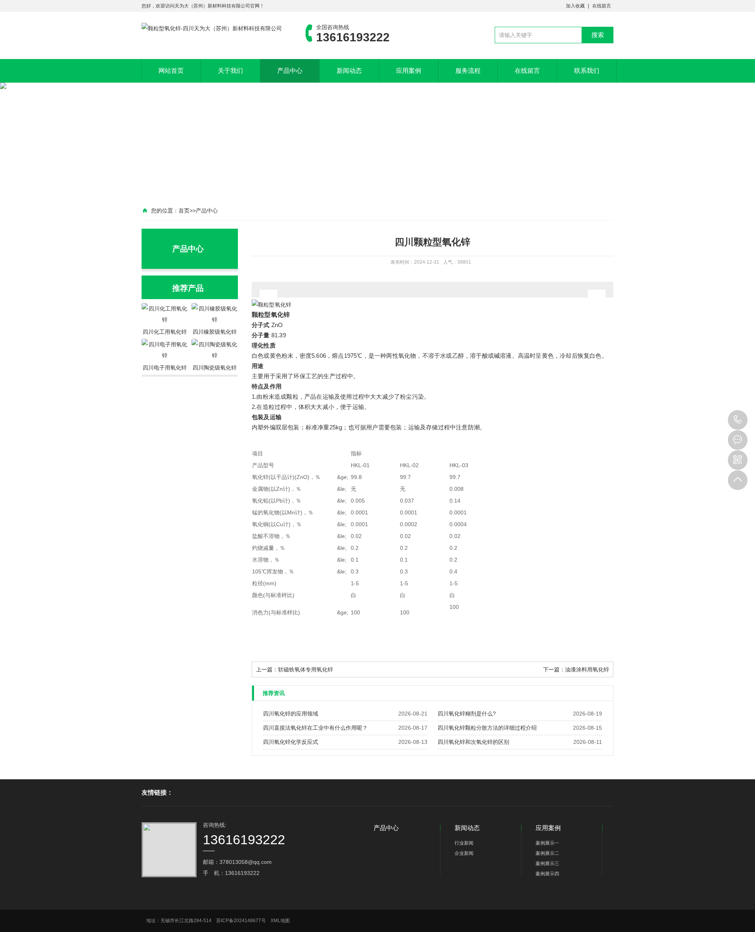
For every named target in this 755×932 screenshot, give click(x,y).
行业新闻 (464, 843)
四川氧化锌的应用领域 (290, 713)
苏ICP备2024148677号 (241, 920)
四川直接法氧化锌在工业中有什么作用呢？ (315, 728)
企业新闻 (464, 853)
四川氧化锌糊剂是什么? (467, 713)
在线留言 (601, 6)
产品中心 (289, 70)
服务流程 (468, 70)
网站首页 (171, 70)
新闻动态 (349, 70)
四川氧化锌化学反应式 (290, 742)
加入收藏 (575, 6)
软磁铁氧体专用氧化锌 (305, 669)
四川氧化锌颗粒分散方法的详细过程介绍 (487, 728)
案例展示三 (547, 863)
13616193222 (738, 420)
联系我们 (586, 70)
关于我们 (230, 70)
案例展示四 (547, 874)
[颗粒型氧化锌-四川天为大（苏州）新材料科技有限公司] (212, 28)
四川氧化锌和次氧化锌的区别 (473, 742)
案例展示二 (547, 853)
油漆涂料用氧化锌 (587, 669)
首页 (184, 210)
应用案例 (408, 70)
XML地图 (280, 920)
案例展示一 (547, 843)
